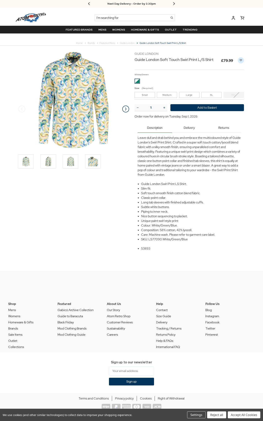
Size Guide (163, 316)
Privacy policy (124, 398)
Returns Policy (165, 335)
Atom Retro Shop (119, 316)
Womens (14, 316)
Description (154, 128)
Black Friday (66, 322)
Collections (16, 347)
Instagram (212, 316)
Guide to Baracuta (70, 316)
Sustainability (116, 328)
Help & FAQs (164, 341)
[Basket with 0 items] (242, 18)
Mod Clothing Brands (72, 328)
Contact (162, 310)
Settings (196, 415)
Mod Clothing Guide (71, 335)
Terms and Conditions (94, 398)
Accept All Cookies (244, 415)
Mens (12, 310)
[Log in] (233, 19)
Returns (223, 128)
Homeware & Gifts (20, 322)
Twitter (210, 328)
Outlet (12, 341)
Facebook (212, 322)
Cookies (146, 398)
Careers (112, 335)
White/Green (142, 74)
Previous (22, 109)
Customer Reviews (120, 322)
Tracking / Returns (168, 328)
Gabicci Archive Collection (76, 310)
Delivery (189, 128)
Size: (144, 88)
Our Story (113, 310)
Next (126, 109)
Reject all (216, 415)
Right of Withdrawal (171, 398)
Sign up (131, 381)
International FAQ (168, 347)
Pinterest (211, 335)
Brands (13, 328)
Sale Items (15, 335)
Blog (208, 310)
